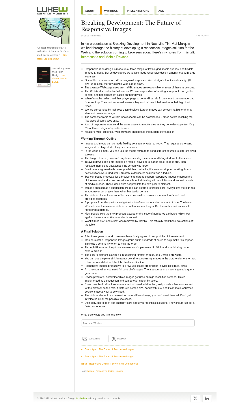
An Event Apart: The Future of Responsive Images (107, 349)
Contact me (81, 398)
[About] (90, 10)
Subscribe (94, 339)
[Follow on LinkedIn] (207, 398)
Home (52, 11)
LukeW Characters (53, 31)
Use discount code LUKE (59, 78)
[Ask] (161, 10)
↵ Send (189, 322)
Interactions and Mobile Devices (104, 56)
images (119, 371)
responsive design (105, 371)
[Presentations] (138, 10)
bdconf (90, 371)
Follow (121, 339)
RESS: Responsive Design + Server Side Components (109, 363)
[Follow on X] (195, 398)
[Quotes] (111, 10)
